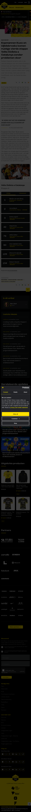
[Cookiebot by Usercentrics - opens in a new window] (22, 388)
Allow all (15, 414)
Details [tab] (15, 392)
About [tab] (25, 392)
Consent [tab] (5, 392)
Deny (15, 423)
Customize (15, 418)
